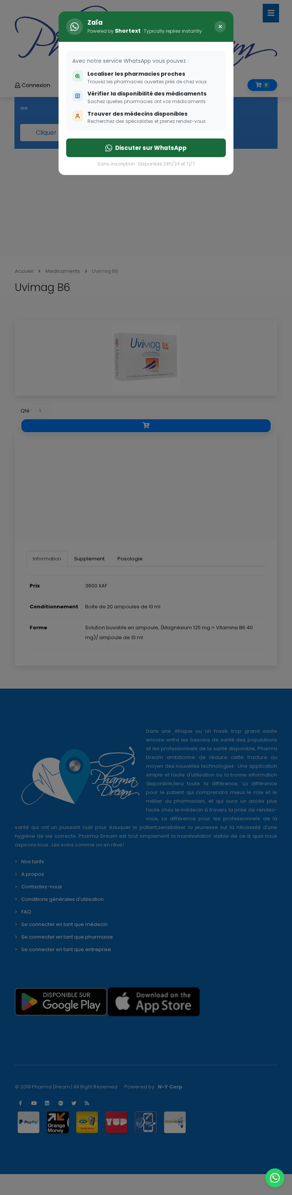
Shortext (128, 31)
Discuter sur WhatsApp (151, 148)
